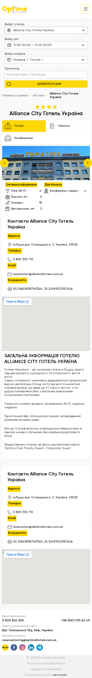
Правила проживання (46, 669)
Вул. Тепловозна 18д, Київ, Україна (27, 630)
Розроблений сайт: (46, 675)
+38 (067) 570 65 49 (75, 620)
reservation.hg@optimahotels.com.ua (29, 640)
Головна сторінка (15, 95)
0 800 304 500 (13, 620)
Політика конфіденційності (46, 663)
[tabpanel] (46, 163)
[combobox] (46, 30)
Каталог (39, 95)
